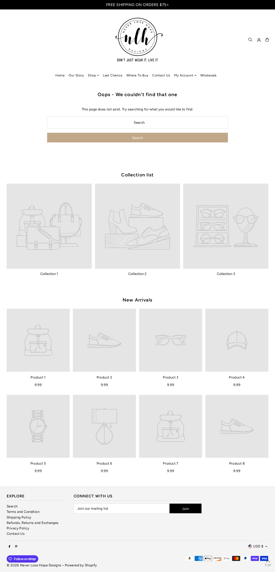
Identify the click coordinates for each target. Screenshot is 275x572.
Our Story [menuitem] (76, 75)
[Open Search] (250, 39)
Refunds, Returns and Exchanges (33, 523)
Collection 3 (226, 274)
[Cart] (267, 39)
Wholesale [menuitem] (208, 75)
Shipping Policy (19, 517)
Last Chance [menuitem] (113, 75)
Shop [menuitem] (92, 75)
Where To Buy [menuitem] (137, 75)
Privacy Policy (18, 528)
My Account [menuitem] (183, 75)
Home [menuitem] (60, 75)
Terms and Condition (23, 512)
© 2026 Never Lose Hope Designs (34, 565)
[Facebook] (9, 546)
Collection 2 (137, 274)
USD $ (258, 546)
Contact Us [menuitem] (161, 75)
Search (12, 506)
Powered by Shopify (81, 565)
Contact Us (16, 534)
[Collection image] (49, 226)
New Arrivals (137, 300)
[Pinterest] (16, 546)
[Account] (259, 40)
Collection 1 (49, 274)
